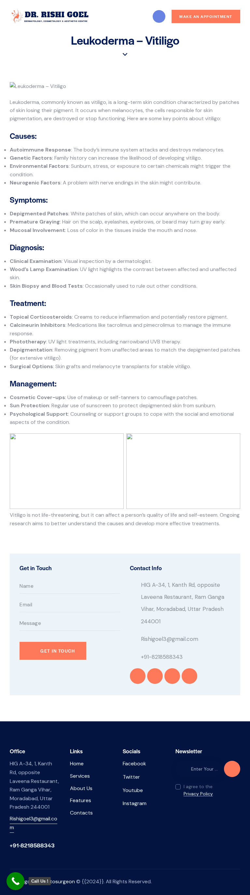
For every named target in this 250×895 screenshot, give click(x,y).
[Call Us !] (15, 881)
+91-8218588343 (162, 656)
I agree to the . (199, 790)
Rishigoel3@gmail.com (169, 638)
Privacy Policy (198, 793)
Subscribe (232, 771)
